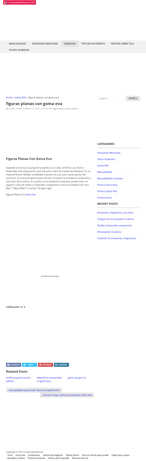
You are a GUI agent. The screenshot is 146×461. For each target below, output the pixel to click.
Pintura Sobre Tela (122, 43)
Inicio (10, 455)
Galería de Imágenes (53, 455)
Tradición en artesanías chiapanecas (116, 238)
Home (9, 97)
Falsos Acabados (19, 49)
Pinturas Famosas (36, 458)
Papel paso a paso (120, 455)
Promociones (104, 197)
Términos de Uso (80, 458)
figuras (62, 108)
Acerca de (20, 455)
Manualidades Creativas (110, 178)
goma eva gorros (77, 377)
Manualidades (17, 43)
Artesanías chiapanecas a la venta (115, 212)
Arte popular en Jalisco (109, 231)
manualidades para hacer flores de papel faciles (34, 390)
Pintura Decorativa (93, 43)
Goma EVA (70, 43)
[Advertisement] (88, 20)
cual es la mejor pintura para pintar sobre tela (67, 395)
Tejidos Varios (72, 455)
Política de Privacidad (58, 458)
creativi (12, 108)
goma (68, 108)
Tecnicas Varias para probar (95, 455)
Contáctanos (34, 455)
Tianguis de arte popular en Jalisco (115, 219)
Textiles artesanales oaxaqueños (114, 225)
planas (75, 108)
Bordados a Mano (16, 458)
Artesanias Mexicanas (45, 43)
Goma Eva (31, 194)
